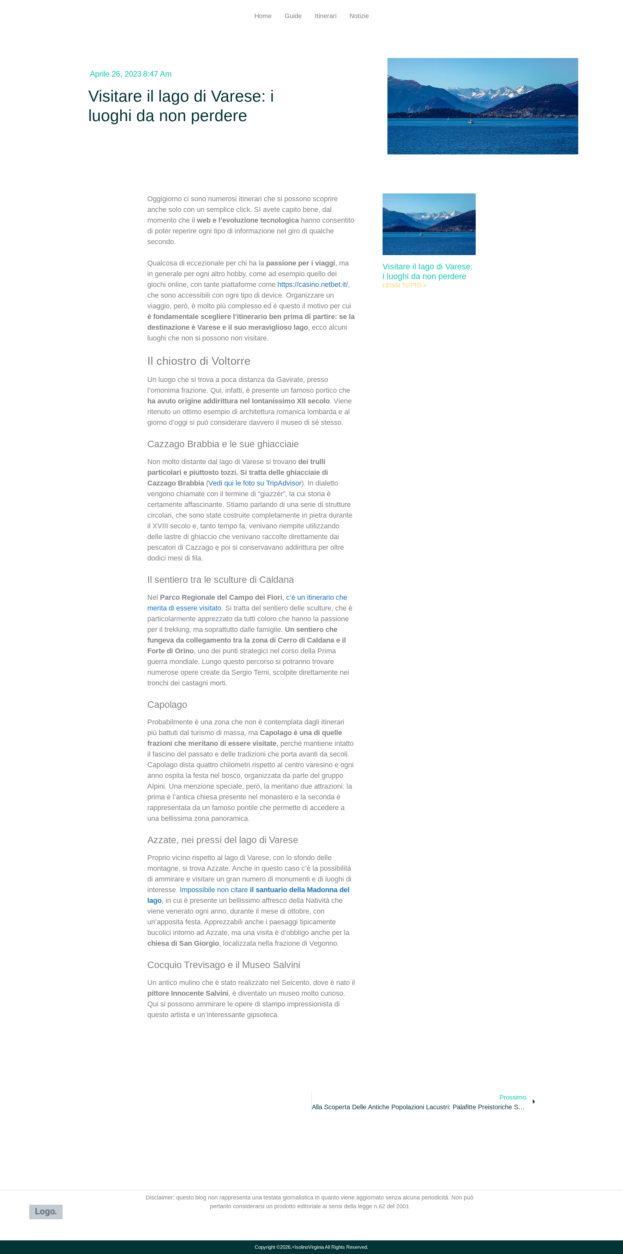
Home (263, 15)
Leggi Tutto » (404, 285)
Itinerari (325, 15)
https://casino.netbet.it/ (312, 284)
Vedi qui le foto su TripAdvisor (254, 483)
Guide (293, 15)
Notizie (359, 15)
